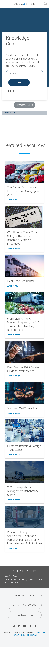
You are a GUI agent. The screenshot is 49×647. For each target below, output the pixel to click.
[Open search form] (45, 4)
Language (9, 113)
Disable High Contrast (28, 635)
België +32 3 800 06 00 (24, 595)
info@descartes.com (24, 615)
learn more (13, 200)
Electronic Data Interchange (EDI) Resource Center (23, 579)
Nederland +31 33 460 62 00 (24, 605)
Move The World (11, 576)
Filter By (12, 91)
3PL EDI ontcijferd (11, 583)
